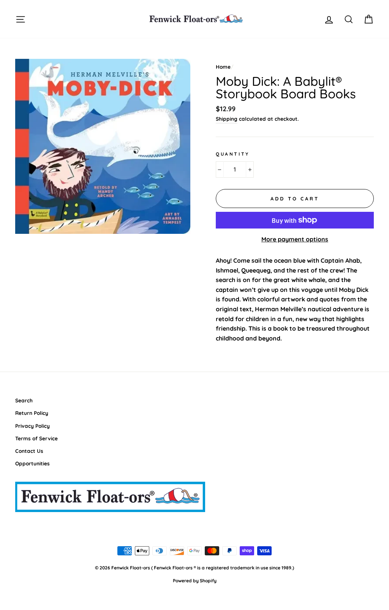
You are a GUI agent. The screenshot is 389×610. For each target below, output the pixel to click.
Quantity (233, 154)
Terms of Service (36, 438)
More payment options (294, 239)
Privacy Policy (32, 425)
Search (24, 400)
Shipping (226, 118)
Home (223, 66)
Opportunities (32, 463)
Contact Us (29, 451)
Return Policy (31, 413)
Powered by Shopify (195, 580)
